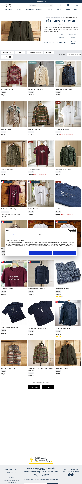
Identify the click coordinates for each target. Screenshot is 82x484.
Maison (19, 9)
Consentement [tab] (17, 235)
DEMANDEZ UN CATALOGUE (11, 480)
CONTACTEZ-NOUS (11, 472)
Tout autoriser (64, 253)
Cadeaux (49, 9)
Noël (76, 9)
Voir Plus (6, 57)
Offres (68, 9)
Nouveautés (8, 9)
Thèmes (59, 9)
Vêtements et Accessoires (34, 9)
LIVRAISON (11, 475)
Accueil (47, 17)
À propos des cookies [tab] (65, 235)
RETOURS (11, 477)
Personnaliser (40, 253)
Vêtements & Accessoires (57, 17)
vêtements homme (71, 17)
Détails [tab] (41, 235)
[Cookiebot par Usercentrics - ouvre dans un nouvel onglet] (69, 230)
